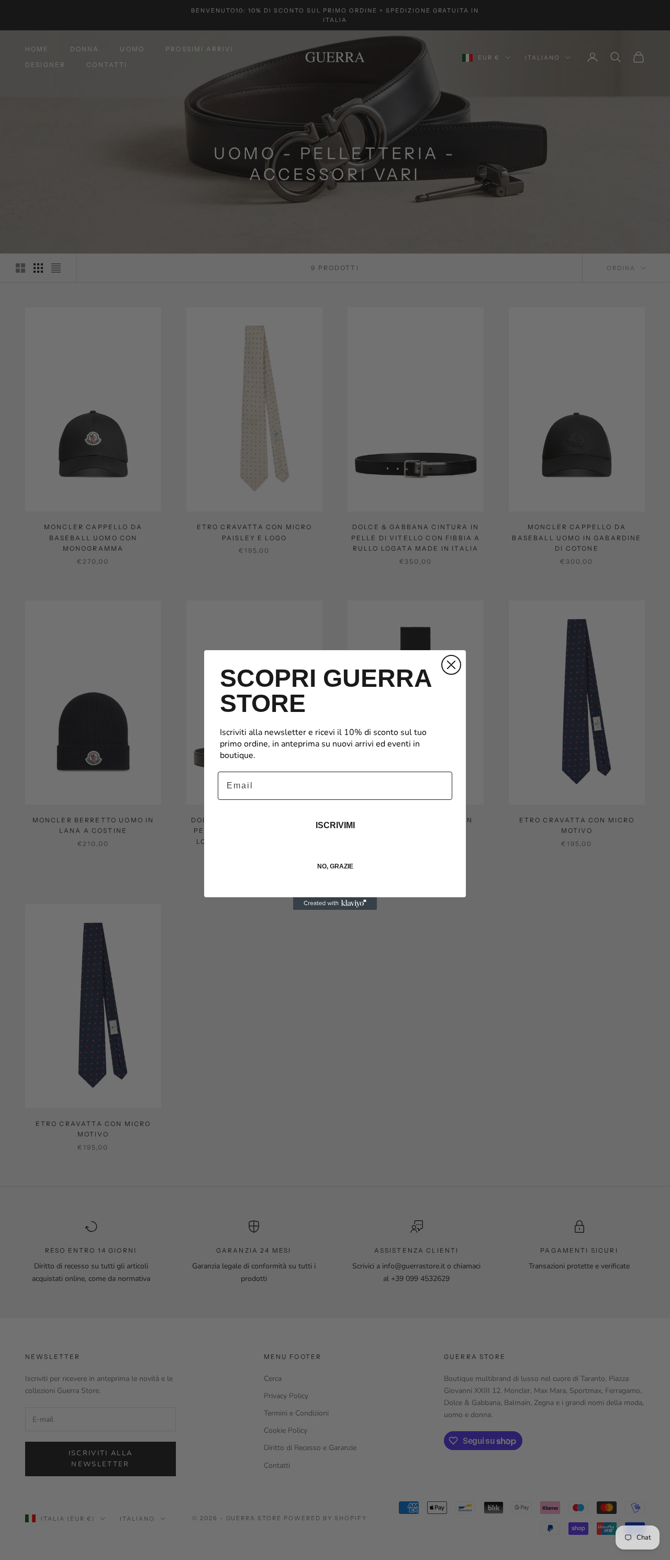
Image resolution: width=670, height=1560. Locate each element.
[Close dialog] (451, 664)
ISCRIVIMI (335, 825)
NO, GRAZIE (335, 866)
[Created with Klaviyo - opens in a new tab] (335, 903)
